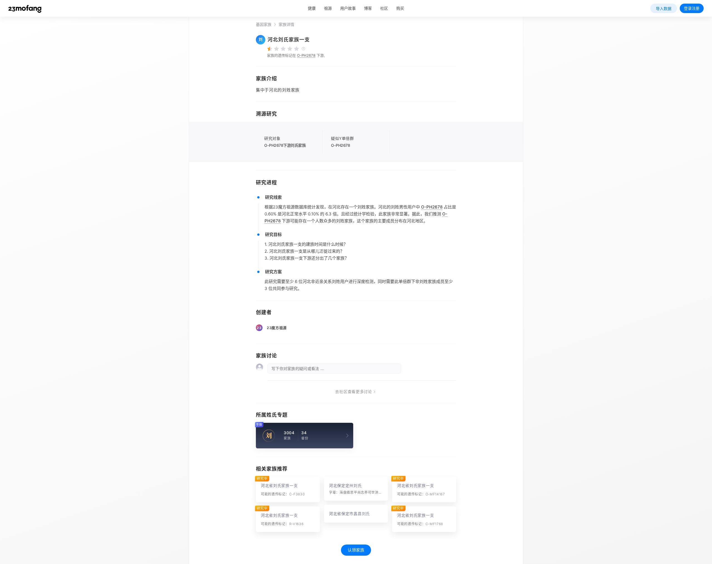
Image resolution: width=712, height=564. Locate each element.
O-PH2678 (306, 55)
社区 (384, 8)
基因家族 (263, 24)
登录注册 (691, 8)
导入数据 (663, 8)
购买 (400, 8)
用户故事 (348, 8)
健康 (312, 8)
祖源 (328, 8)
